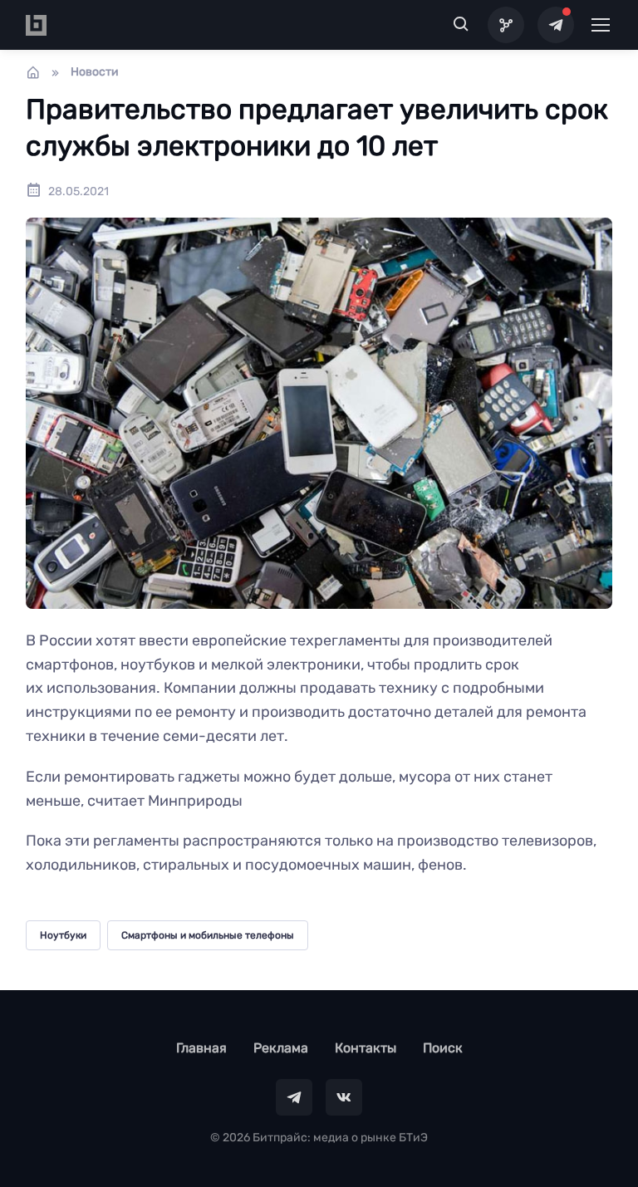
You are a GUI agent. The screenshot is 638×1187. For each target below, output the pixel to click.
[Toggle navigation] (599, 25)
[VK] (344, 1097)
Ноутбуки (63, 935)
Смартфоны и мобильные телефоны (207, 935)
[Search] (461, 25)
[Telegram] (555, 25)
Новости (95, 72)
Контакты (365, 1048)
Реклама (280, 1048)
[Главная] (33, 72)
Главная (201, 1048)
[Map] (506, 25)
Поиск (443, 1048)
